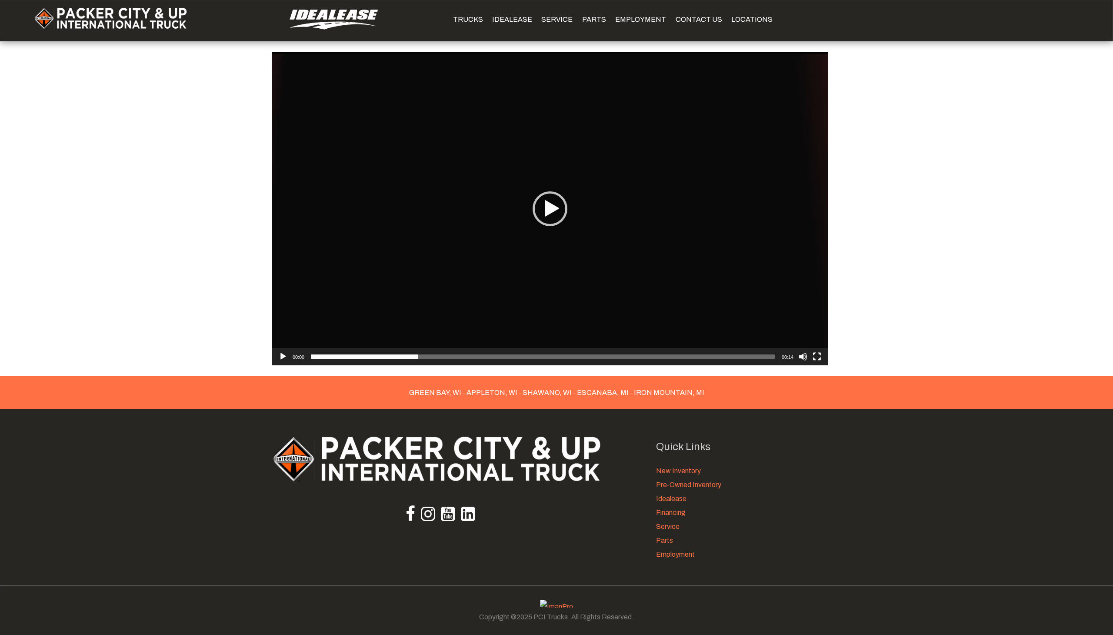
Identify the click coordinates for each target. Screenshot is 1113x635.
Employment (675, 554)
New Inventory (678, 471)
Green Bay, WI (436, 392)
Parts (664, 540)
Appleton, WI (492, 392)
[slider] (543, 356)
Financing (671, 512)
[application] (550, 208)
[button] (550, 208)
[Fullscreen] (817, 356)
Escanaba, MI (603, 392)
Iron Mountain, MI (668, 392)
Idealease (671, 498)
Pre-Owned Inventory (688, 484)
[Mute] (803, 356)
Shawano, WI (547, 392)
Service (668, 526)
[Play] (283, 356)
